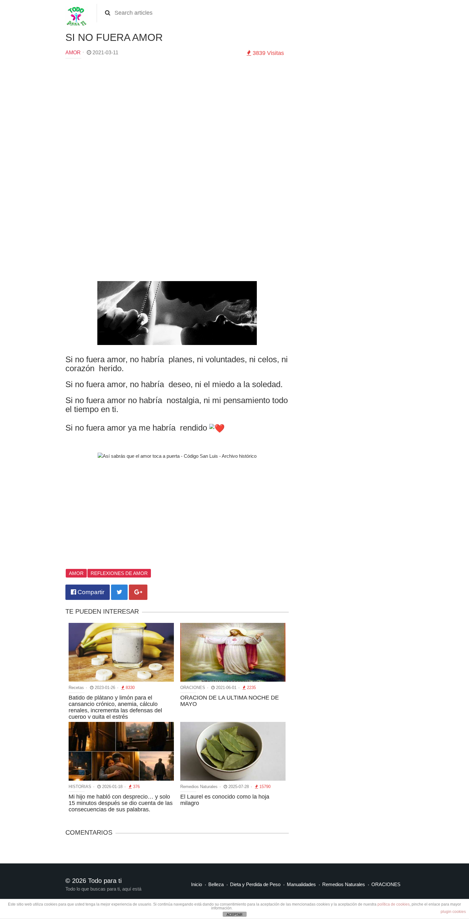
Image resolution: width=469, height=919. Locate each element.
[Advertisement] (177, 109)
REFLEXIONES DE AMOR (119, 573)
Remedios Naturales (343, 884)
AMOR (73, 52)
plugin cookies (453, 911)
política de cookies (393, 904)
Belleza (216, 884)
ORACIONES (385, 884)
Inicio (196, 884)
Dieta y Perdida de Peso (255, 884)
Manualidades (301, 884)
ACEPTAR (234, 914)
